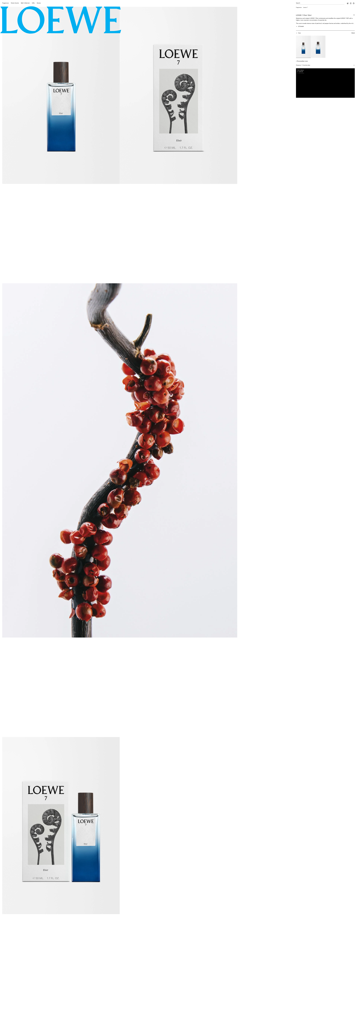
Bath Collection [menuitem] (25, 3)
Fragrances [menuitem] (5, 3)
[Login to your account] (348, 3)
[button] (325, 65)
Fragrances (299, 7)
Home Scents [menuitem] (15, 3)
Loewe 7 (305, 7)
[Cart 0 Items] (354, 3)
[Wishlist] (351, 3)
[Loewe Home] (60, 20)
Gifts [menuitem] (33, 3)
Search (298, 3)
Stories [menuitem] (39, 3)
